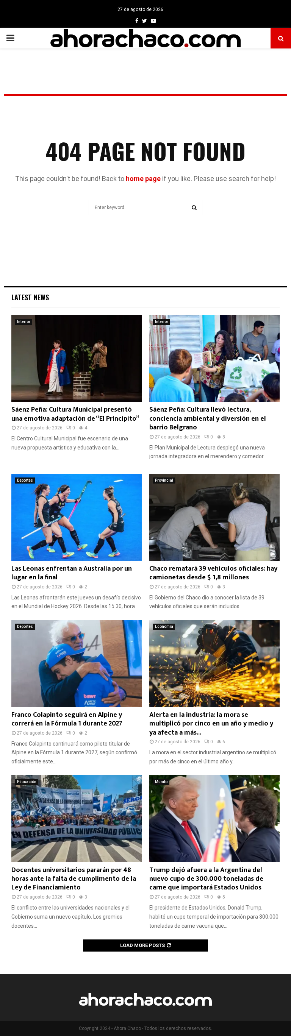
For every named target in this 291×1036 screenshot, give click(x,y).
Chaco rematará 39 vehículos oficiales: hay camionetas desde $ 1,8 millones (213, 573)
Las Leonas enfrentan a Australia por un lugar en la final (71, 573)
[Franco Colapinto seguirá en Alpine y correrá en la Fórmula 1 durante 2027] (76, 663)
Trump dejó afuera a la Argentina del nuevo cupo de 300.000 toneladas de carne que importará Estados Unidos (206, 879)
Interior (23, 322)
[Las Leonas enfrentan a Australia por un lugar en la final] (76, 517)
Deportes (25, 480)
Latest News (30, 297)
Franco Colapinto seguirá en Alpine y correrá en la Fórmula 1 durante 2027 (66, 719)
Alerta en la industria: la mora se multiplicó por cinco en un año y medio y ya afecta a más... (211, 723)
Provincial (164, 480)
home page (143, 179)
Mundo (161, 782)
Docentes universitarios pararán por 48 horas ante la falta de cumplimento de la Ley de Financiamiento (73, 879)
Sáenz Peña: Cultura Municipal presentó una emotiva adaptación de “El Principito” (75, 414)
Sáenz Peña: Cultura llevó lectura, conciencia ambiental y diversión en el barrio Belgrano (207, 418)
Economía (164, 626)
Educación (26, 782)
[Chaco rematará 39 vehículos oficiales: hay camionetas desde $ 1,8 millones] (214, 517)
